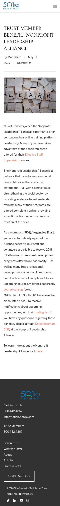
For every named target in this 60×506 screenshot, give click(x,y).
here (39, 351)
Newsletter (24, 63)
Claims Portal (12, 466)
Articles (9, 460)
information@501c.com (19, 417)
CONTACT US (19, 476)
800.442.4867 (13, 411)
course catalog (13, 289)
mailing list (41, 312)
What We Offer (13, 449)
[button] (55, 6)
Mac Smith (14, 57)
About (8, 454)
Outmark (28, 494)
